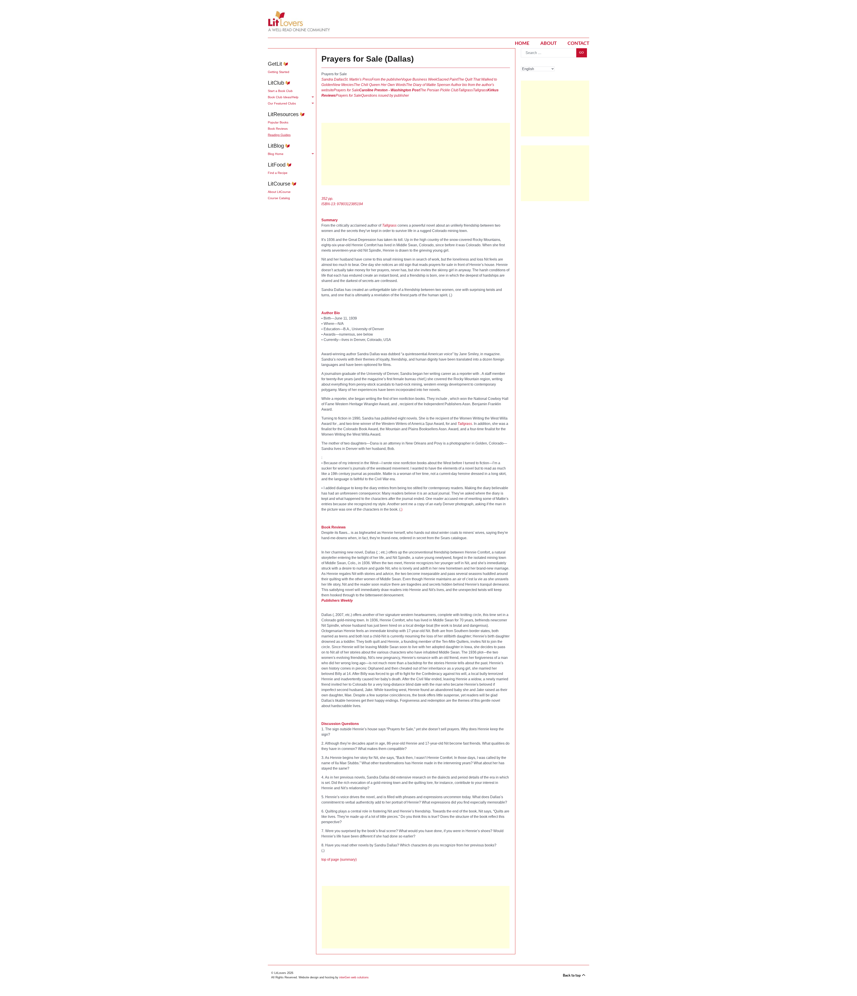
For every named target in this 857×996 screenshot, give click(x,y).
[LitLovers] (300, 21)
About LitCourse (279, 192)
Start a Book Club (280, 91)
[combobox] (548, 52)
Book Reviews (278, 128)
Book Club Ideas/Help (283, 97)
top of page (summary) (339, 859)
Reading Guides (279, 135)
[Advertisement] (415, 154)
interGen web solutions (354, 977)
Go (581, 52)
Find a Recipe (277, 173)
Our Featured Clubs (282, 103)
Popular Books (278, 122)
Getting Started (278, 72)
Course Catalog (279, 198)
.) (401, 509)
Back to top (572, 975)
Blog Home (275, 154)
